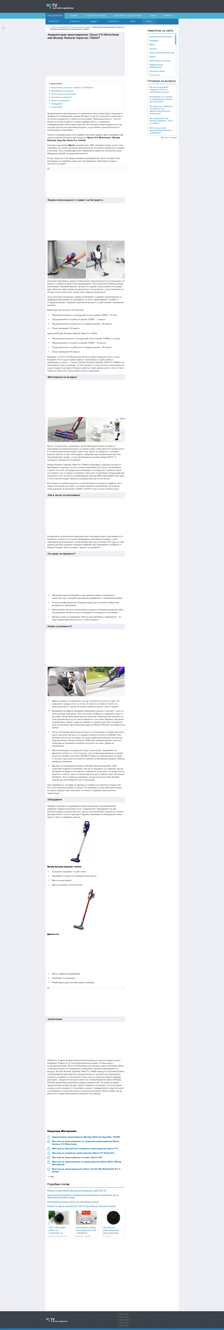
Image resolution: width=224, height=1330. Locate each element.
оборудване (56, 104)
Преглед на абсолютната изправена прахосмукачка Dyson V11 (85, 1149)
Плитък (149, 21)
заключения (56, 107)
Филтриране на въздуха (62, 91)
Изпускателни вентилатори (161, 53)
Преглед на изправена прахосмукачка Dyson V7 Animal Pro (83, 1153)
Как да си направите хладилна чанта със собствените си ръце (159, 89)
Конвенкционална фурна (160, 37)
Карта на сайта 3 (124, 1322)
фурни (152, 57)
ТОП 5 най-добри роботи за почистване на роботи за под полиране (57, 1233)
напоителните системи (159, 61)
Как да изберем (55, 16)
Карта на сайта (124, 1317)
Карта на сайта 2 (124, 1320)
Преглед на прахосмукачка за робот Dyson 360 (77, 1157)
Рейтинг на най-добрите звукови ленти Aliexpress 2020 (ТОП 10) (76, 1191)
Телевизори (74, 21)
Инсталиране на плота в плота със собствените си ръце (73, 1202)
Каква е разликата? (60, 101)
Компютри (54, 21)
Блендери (153, 41)
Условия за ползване (95, 16)
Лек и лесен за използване (63, 94)
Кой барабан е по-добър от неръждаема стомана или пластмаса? (160, 99)
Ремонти (168, 16)
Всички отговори (169, 138)
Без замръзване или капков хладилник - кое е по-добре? (161, 121)
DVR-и (152, 45)
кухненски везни (157, 71)
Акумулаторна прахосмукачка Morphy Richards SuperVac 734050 (86, 1137)
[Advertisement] (85, 56)
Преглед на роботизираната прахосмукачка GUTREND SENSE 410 (112, 1233)
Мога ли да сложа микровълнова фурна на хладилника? (160, 130)
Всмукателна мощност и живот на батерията (72, 88)
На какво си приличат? (61, 97)
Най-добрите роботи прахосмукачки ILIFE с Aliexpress (86, 1230)
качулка (153, 49)
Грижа (153, 16)
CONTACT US (123, 1314)
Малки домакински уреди (61, 1236)
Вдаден (94, 21)
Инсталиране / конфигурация (128, 16)
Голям (132, 21)
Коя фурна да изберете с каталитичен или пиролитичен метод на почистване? (161, 110)
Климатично (113, 21)
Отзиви (73, 16)
